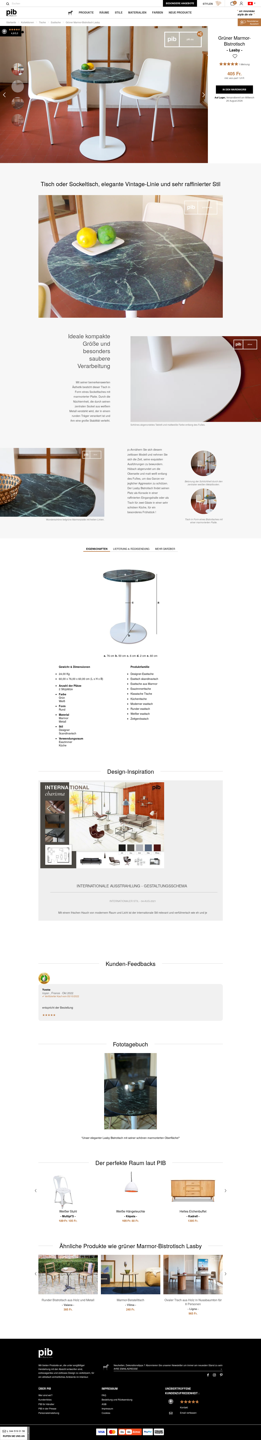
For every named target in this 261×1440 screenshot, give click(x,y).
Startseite (11, 22)
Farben (157, 12)
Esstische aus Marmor (143, 684)
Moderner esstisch (141, 704)
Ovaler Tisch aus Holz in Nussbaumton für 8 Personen (193, 1304)
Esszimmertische (140, 689)
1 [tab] (17, 69)
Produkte (86, 12)
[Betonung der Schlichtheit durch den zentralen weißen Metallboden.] (203, 463)
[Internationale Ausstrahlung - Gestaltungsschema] (130, 850)
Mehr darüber (165, 549)
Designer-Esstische (142, 674)
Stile (118, 12)
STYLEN (208, 4)
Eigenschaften (96, 549)
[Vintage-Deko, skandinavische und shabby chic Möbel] (14, 12)
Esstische (56, 22)
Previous (4, 94)
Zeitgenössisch (139, 718)
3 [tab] (17, 103)
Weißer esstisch (140, 714)
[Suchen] (7, 3)
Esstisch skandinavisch (144, 679)
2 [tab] (17, 86)
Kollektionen (27, 22)
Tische (42, 22)
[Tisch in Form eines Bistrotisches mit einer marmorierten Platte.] (203, 501)
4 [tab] (17, 120)
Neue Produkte (180, 12)
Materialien (137, 12)
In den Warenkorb (234, 89)
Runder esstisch (140, 709)
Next (203, 94)
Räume (104, 12)
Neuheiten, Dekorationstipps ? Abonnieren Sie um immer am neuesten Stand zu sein (168, 1365)
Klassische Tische (141, 693)
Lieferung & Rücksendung (131, 549)
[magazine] (70, 12)
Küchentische (138, 699)
